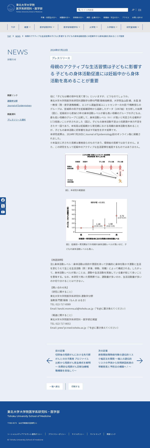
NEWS (18, 36)
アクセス (125, 17)
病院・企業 (94, 17)
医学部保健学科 (71, 27)
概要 (26, 27)
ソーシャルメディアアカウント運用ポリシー (24, 434)
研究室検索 (132, 27)
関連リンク (111, 434)
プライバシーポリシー (57, 434)
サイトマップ (95, 434)
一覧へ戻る (55, 386)
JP (133, 9)
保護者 (65, 17)
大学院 (92, 27)
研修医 (78, 17)
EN (139, 9)
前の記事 (73, 360)
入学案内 (111, 27)
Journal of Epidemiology (19, 105)
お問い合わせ (137, 17)
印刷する (75, 386)
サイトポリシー (78, 434)
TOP (13, 27)
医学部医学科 (46, 27)
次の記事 (115, 358)
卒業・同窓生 (49, 17)
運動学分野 (12, 100)
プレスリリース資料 (16, 119)
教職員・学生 (111, 17)
